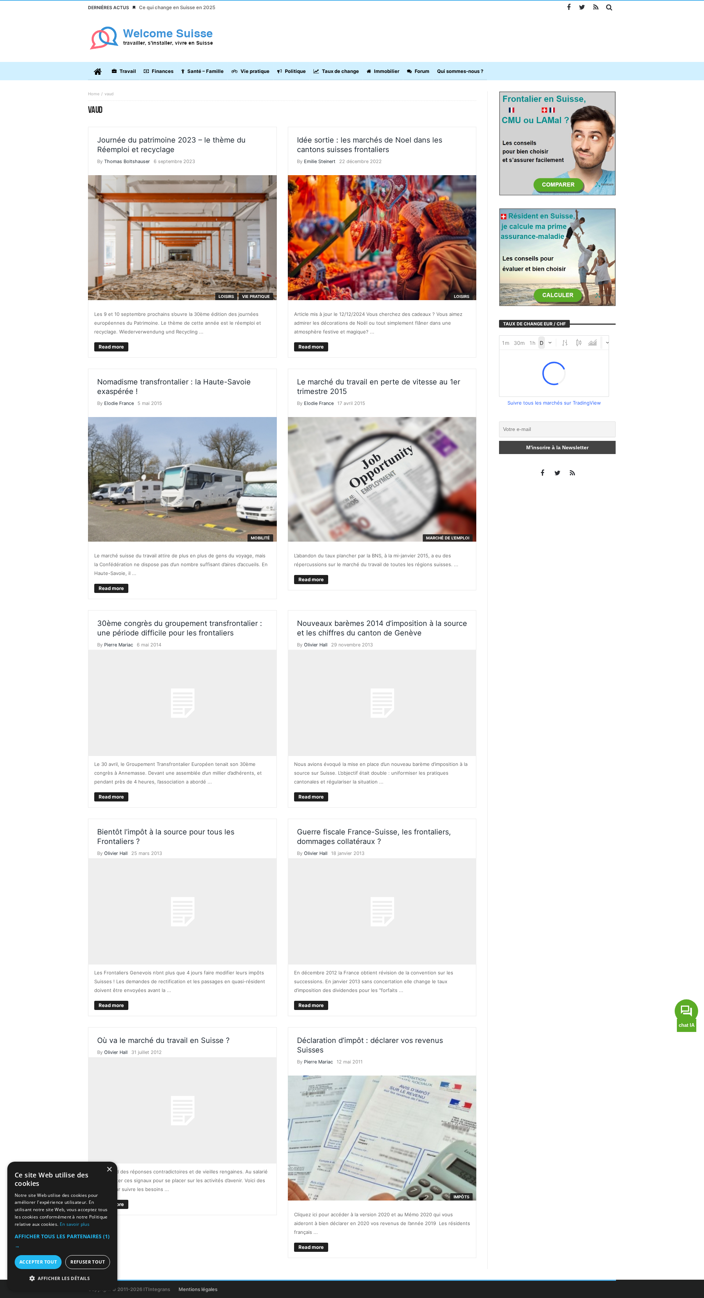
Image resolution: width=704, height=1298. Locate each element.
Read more (111, 347)
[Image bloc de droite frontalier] (557, 143)
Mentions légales (198, 1289)
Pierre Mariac (118, 645)
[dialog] (62, 1226)
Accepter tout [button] (38, 1262)
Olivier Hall (315, 645)
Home (93, 93)
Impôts (461, 1196)
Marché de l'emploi (447, 538)
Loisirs (226, 296)
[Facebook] (568, 7)
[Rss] (595, 7)
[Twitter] (582, 7)
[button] (62, 1241)
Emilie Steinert (320, 161)
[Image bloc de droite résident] (557, 256)
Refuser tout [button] (87, 1262)
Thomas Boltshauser (127, 161)
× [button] (109, 1169)
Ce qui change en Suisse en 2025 (177, 7)
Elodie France (119, 403)
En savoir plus (74, 1224)
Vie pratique (256, 296)
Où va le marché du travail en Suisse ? (163, 1040)
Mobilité (260, 538)
